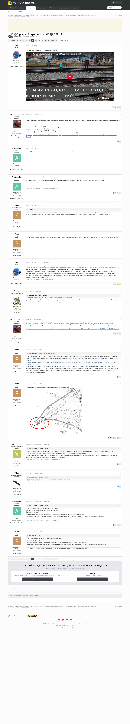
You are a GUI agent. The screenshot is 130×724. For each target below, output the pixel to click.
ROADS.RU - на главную (17, 8)
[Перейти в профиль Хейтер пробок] (17, 454)
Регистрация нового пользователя (38, 579)
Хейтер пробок (17, 445)
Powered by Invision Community (65, 627)
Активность (41, 8)
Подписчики (113, 34)
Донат (76, 8)
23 (20, 40)
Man (16, 45)
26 (29, 40)
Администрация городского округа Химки (38, 266)
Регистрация (116, 3)
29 (39, 40)
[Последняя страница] (56, 40)
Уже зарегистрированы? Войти (100, 3)
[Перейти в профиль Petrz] (17, 215)
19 (120, 34)
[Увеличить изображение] (33, 540)
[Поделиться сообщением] (120, 45)
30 (42, 40)
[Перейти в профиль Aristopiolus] (17, 158)
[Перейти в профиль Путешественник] (17, 124)
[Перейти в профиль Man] (17, 55)
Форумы (31, 8)
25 (26, 40)
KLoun (19, 36)
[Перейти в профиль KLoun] (10, 35)
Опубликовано (34, 45)
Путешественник (17, 115)
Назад (13, 40)
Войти (92, 579)
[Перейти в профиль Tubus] (17, 483)
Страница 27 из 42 (63, 40)
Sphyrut (17, 291)
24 (23, 40)
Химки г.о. (35, 36)
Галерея (52, 8)
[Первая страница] (9, 40)
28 (35, 40)
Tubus (17, 473)
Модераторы (11, 11)
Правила (21, 11)
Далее (52, 40)
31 (45, 40)
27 (32, 40)
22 (17, 40)
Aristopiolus (16, 148)
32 (48, 40)
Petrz (17, 205)
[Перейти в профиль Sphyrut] (17, 301)
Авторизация (104, 34)
